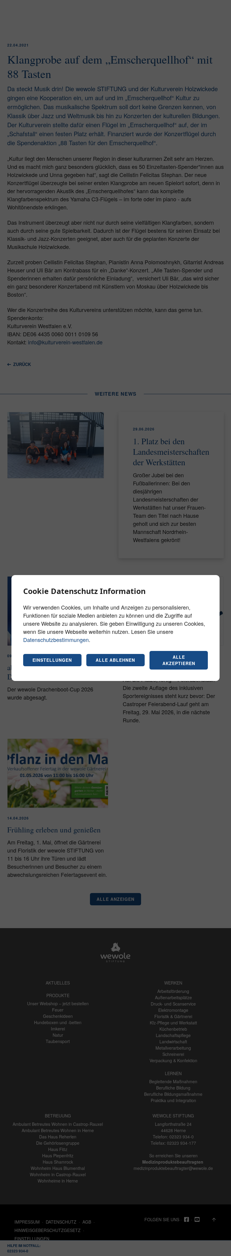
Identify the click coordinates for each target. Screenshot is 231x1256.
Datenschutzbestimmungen (56, 639)
